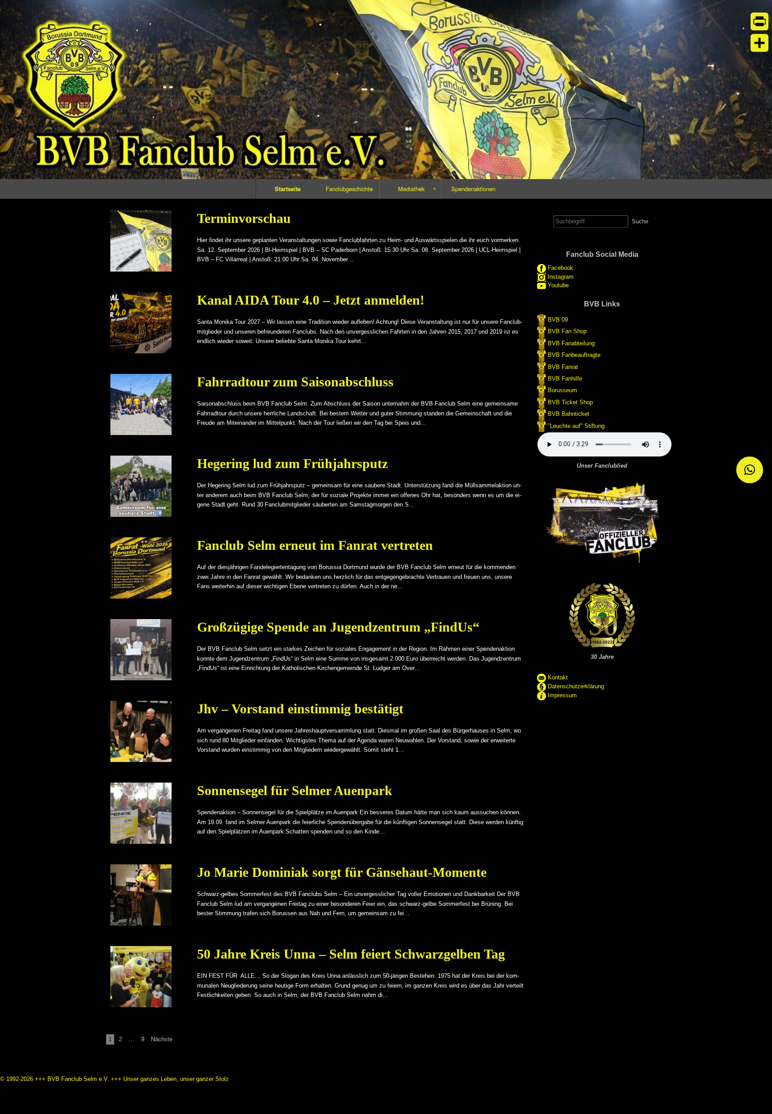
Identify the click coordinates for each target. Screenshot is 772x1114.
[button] (749, 469)
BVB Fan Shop (567, 331)
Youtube (558, 285)
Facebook (560, 268)
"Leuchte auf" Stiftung (576, 425)
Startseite (288, 188)
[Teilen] (759, 43)
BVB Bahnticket (568, 413)
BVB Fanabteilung (571, 343)
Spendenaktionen (473, 188)
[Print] (759, 21)
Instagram (561, 277)
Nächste (161, 1039)
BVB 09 (558, 319)
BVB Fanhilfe (565, 378)
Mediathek (411, 188)
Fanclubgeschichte (349, 188)
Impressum (562, 695)
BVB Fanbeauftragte (574, 355)
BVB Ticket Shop (570, 401)
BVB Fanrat (563, 366)
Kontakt (558, 677)
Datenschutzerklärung (576, 686)
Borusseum (562, 390)
